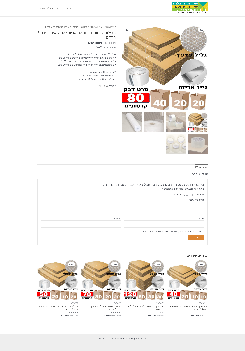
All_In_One (100, 27)
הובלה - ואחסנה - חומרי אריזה (190, 12)
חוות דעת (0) (201, 167)
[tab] (201, 167)
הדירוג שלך (197, 194)
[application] (41, 8)
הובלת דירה (47, 8)
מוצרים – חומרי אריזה (66, 8)
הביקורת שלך (195, 199)
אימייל (117, 218)
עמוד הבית (111, 27)
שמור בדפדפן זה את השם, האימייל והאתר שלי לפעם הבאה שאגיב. (171, 231)
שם (201, 218)
